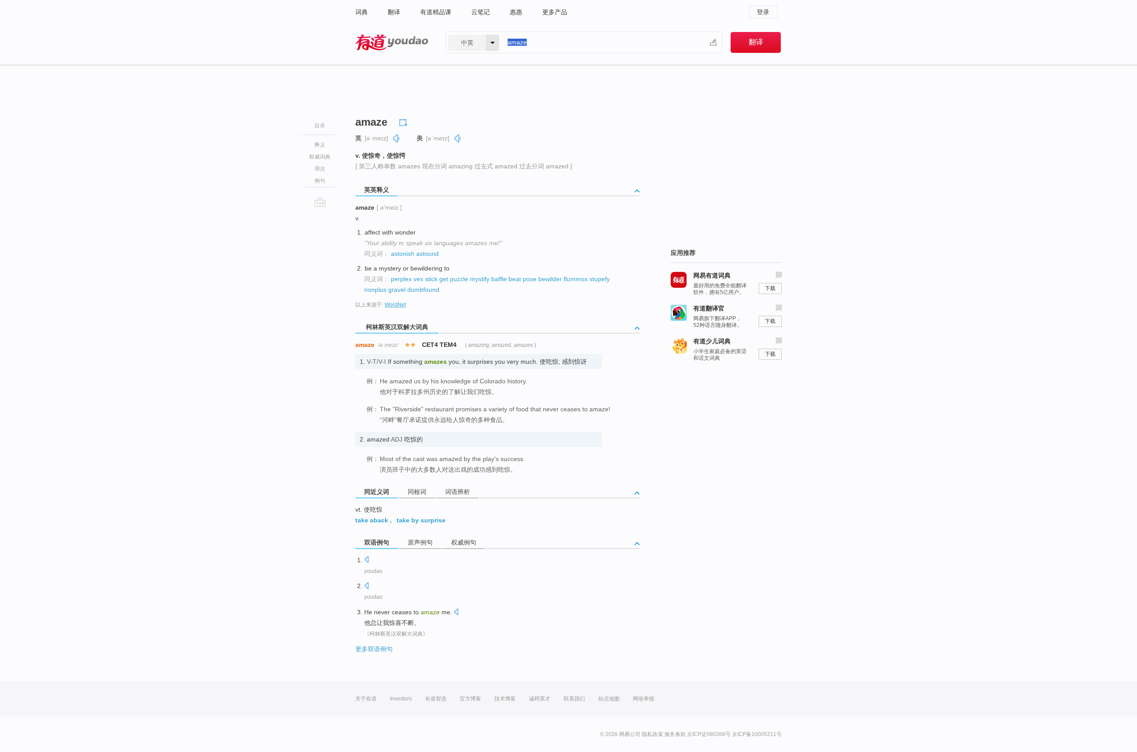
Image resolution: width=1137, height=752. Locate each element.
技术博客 (505, 699)
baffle (499, 278)
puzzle (459, 278)
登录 (763, 12)
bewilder (550, 278)
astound (427, 253)
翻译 (394, 12)
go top (320, 201)
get (443, 278)
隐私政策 (652, 734)
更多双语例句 (374, 649)
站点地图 (609, 699)
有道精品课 (435, 12)
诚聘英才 (539, 699)
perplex (401, 278)
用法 (319, 169)
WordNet (395, 305)
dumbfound (423, 289)
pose (530, 278)
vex (418, 278)
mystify (479, 278)
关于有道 (366, 699)
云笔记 (480, 12)
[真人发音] (396, 138)
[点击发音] (366, 560)
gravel (397, 289)
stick (431, 278)
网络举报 (643, 699)
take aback (371, 520)
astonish (402, 253)
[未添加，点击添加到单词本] (404, 121)
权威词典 (319, 157)
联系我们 (574, 699)
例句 (319, 181)
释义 (319, 145)
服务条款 (675, 734)
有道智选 (435, 699)
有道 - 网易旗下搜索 (391, 42)
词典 (361, 12)
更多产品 (554, 12)
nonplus (375, 289)
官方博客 (470, 699)
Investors (401, 699)
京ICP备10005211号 (757, 734)
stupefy (599, 278)
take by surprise (421, 520)
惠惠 (516, 12)
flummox (576, 278)
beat (515, 278)
